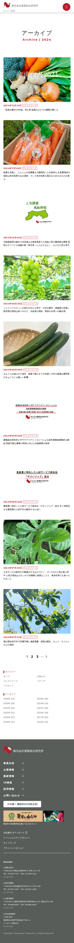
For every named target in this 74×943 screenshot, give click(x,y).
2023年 (40, 703)
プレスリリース (10, 681)
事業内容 (8, 763)
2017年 (40, 717)
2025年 (40, 699)
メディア (41, 681)
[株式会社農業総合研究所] (6, 752)
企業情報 (8, 769)
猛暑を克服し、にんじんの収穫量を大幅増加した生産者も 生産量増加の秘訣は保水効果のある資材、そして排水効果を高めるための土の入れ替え (36, 175)
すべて (6, 676)
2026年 (6, 699)
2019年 (40, 713)
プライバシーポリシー (13, 848)
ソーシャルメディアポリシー (16, 838)
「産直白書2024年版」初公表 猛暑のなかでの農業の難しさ (30, 110)
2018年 (6, 717)
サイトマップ (9, 843)
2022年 (6, 708)
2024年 (6, 703)
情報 (7, 782)
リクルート (8, 686)
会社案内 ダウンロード (14, 832)
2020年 (6, 713)
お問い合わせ (11, 795)
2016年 (6, 722)
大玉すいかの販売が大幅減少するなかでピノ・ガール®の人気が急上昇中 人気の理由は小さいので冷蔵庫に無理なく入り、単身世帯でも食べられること (36, 575)
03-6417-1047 (13, 889)
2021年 (40, 708)
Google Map (8, 877)
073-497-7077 (13, 874)
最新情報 (8, 776)
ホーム (5, 11)
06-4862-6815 (13, 905)
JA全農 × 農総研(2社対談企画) (22, 804)
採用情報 (8, 789)
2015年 (40, 722)
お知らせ (41, 676)
